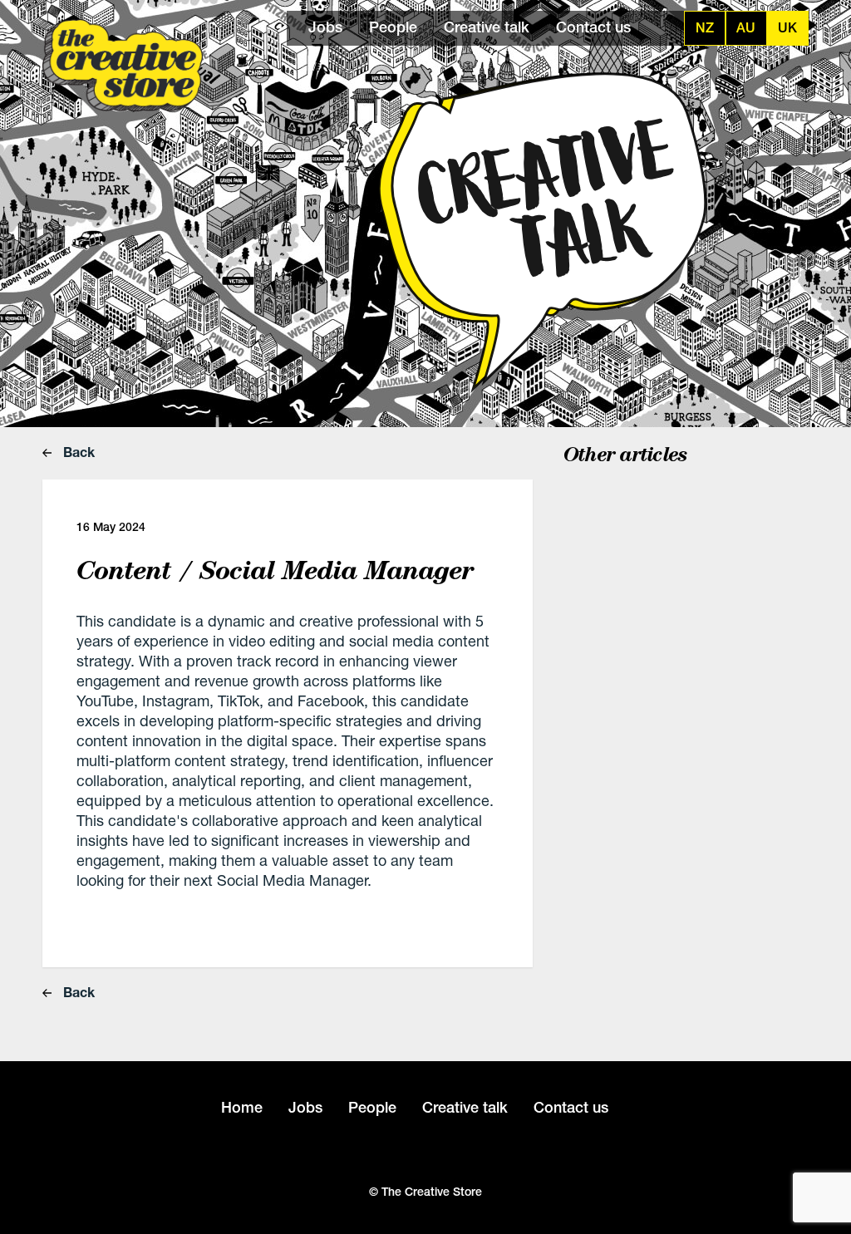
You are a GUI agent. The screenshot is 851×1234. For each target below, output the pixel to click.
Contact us (593, 27)
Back (77, 452)
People (393, 27)
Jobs (325, 27)
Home (242, 1107)
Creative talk (486, 27)
